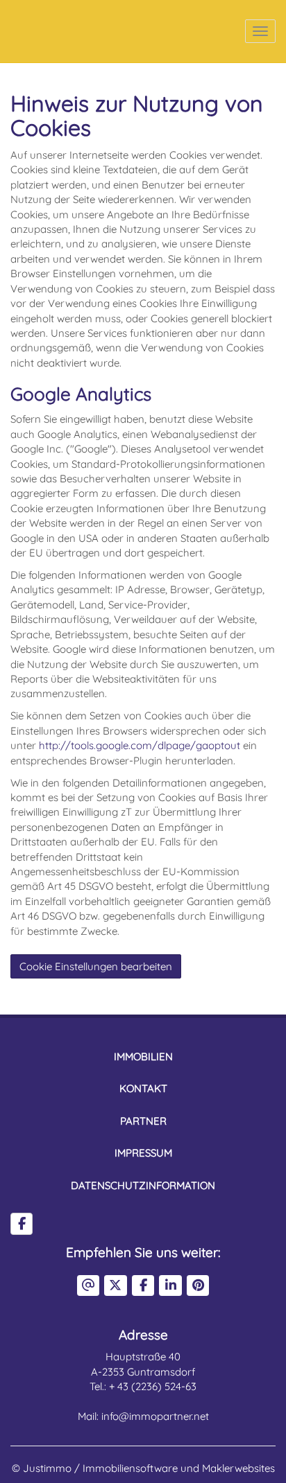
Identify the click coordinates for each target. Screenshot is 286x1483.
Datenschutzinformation (143, 1185)
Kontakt (143, 1088)
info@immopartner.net (155, 1416)
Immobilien (143, 1056)
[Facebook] (21, 1224)
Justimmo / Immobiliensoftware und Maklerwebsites (149, 1468)
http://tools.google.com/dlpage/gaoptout (139, 745)
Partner (143, 1120)
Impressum (143, 1152)
